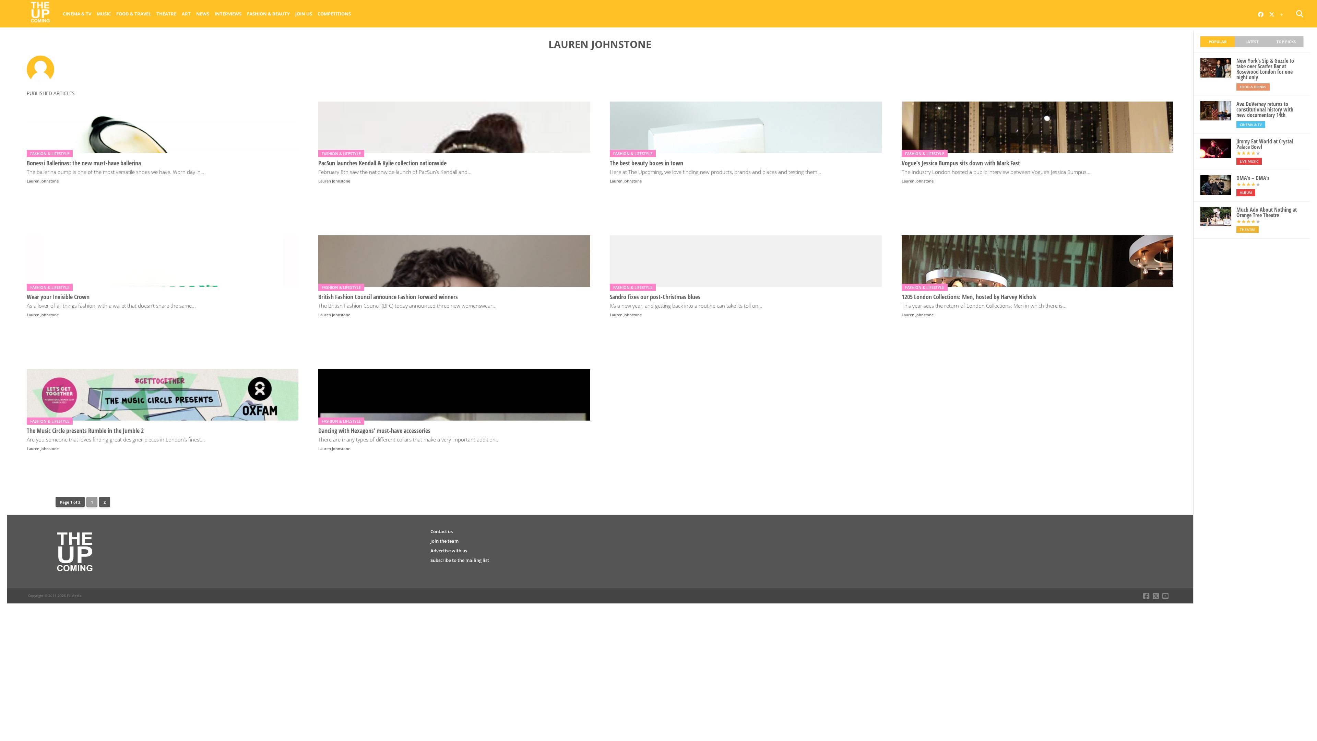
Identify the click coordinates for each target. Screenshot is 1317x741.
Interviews (228, 14)
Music (104, 14)
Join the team (444, 541)
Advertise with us (448, 551)
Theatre (166, 14)
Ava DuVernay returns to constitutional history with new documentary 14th (1264, 109)
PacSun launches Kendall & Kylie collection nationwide (382, 163)
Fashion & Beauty (268, 14)
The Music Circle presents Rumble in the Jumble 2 (85, 431)
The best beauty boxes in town (646, 163)
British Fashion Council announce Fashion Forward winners (388, 297)
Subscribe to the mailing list (459, 560)
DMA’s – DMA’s (1252, 178)
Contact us (441, 531)
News (202, 14)
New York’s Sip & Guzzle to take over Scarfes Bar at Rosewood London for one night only (1265, 69)
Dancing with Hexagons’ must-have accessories (374, 431)
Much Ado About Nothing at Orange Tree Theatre (1266, 212)
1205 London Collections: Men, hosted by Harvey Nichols (969, 297)
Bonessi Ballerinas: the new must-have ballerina (84, 163)
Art (186, 14)
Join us (303, 14)
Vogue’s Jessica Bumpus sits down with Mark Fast (961, 163)
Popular (1217, 41)
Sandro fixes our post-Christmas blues (655, 297)
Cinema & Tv (77, 14)
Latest (1251, 41)
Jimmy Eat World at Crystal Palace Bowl (1264, 144)
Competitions (334, 14)
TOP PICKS (1286, 41)
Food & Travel (133, 14)
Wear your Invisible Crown (58, 297)
